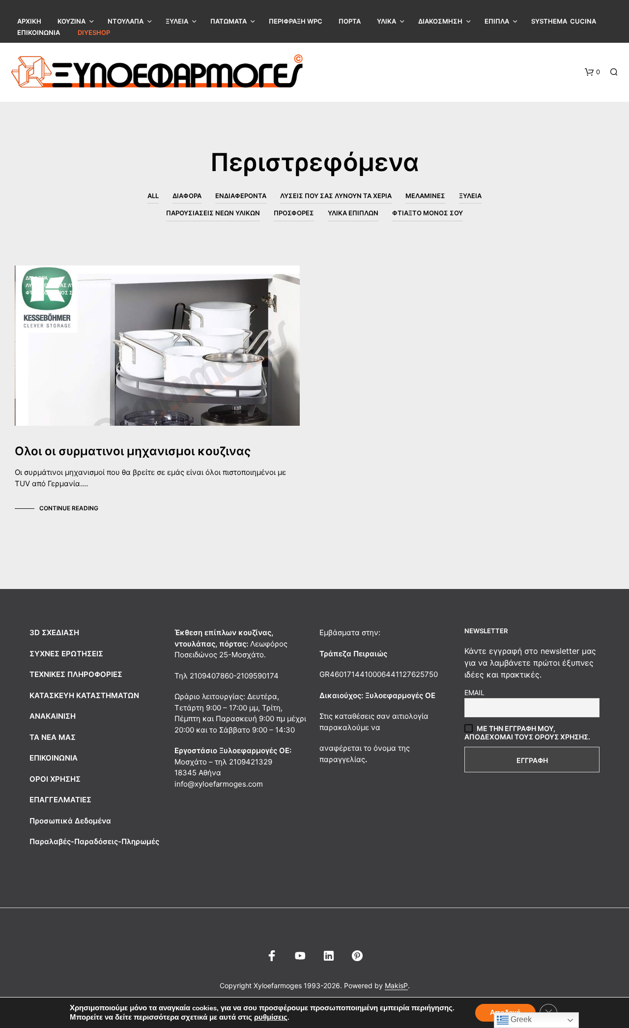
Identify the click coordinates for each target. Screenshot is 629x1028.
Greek (520, 1019)
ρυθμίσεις (270, 1017)
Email (474, 692)
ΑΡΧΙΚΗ (29, 21)
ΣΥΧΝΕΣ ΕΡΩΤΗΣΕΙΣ (66, 653)
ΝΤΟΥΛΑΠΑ (125, 21)
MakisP (396, 986)
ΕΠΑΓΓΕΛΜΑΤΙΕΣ (60, 799)
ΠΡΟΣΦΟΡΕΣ (294, 213)
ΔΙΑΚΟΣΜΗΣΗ (440, 21)
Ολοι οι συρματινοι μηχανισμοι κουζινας (133, 451)
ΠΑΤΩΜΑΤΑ (228, 21)
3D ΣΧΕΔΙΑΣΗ (54, 632)
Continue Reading (68, 508)
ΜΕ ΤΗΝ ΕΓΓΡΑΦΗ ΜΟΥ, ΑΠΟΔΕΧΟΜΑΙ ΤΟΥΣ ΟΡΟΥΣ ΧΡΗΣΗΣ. (527, 732)
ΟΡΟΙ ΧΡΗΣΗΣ (55, 779)
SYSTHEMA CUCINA (563, 21)
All (153, 196)
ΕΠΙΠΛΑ (497, 21)
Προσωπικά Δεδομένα (70, 820)
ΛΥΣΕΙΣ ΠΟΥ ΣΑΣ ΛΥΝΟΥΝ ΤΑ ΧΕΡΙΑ (336, 196)
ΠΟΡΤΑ (350, 21)
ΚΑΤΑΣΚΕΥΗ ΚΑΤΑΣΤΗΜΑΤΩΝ (84, 695)
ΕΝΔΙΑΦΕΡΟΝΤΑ (240, 196)
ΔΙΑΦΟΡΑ (186, 196)
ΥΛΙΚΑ (386, 21)
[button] (592, 72)
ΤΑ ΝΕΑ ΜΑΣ (52, 737)
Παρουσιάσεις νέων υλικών (213, 213)
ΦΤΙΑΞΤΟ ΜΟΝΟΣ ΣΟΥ (427, 213)
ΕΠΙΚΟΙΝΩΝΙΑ (38, 32)
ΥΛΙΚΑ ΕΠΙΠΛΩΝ (353, 213)
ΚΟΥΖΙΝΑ (71, 21)
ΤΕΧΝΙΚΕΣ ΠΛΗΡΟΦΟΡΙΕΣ (75, 674)
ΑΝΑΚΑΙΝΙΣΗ (52, 716)
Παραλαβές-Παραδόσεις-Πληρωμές (94, 841)
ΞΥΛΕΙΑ (177, 21)
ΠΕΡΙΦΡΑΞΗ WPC (295, 21)
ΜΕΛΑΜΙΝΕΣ (425, 196)
